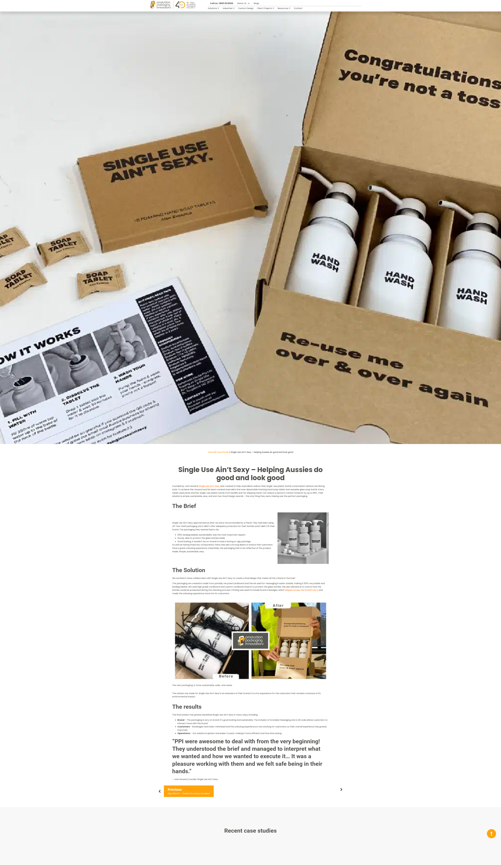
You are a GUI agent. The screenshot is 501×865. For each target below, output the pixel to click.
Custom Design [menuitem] (246, 8)
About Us (241, 3)
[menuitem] (214, 8)
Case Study (222, 452)
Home (211, 452)
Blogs (256, 3)
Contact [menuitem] (298, 8)
